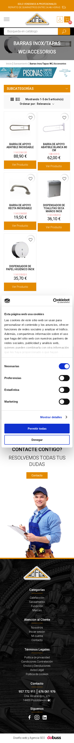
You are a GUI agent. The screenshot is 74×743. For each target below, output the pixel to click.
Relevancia (44, 103)
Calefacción (37, 597)
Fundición (37, 606)
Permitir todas (37, 428)
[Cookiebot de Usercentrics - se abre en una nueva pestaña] (53, 300)
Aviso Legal (37, 669)
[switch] (64, 378)
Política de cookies (37, 674)
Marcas (37, 610)
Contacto (37, 475)
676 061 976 (47, 691)
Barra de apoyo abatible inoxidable (20, 146)
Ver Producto (20, 164)
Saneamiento (37, 601)
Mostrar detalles (51, 417)
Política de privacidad (37, 657)
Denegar (37, 439)
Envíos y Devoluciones (37, 665)
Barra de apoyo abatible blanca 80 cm (54, 147)
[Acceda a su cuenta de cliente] (60, 19)
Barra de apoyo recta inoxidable (20, 207)
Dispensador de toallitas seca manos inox (54, 208)
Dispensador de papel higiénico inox (20, 268)
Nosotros (37, 627)
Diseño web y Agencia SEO (29, 737)
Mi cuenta (37, 635)
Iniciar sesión (37, 631)
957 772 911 (27, 691)
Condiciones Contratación (37, 661)
